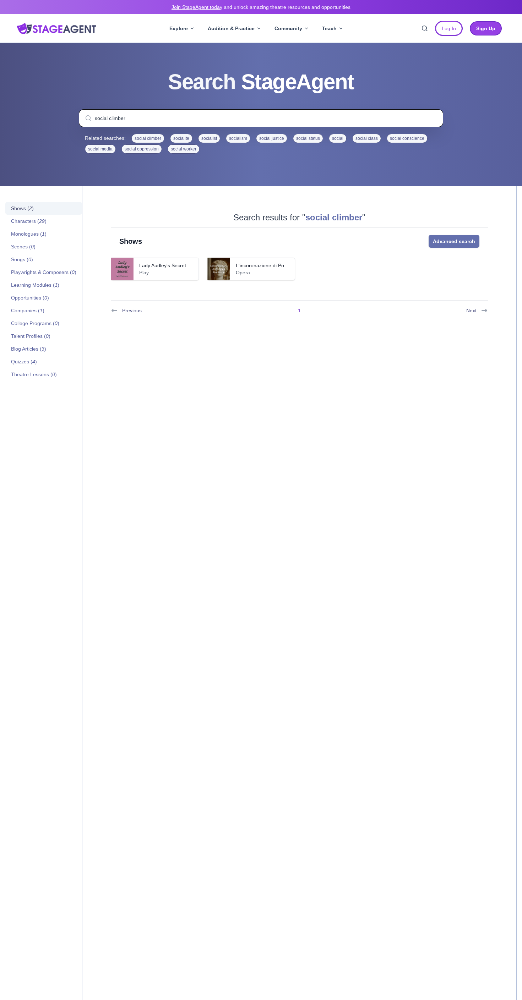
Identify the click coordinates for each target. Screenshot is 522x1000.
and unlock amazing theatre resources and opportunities (261, 7)
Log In (449, 28)
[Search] (425, 28)
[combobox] (261, 118)
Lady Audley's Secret (162, 265)
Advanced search (454, 241)
